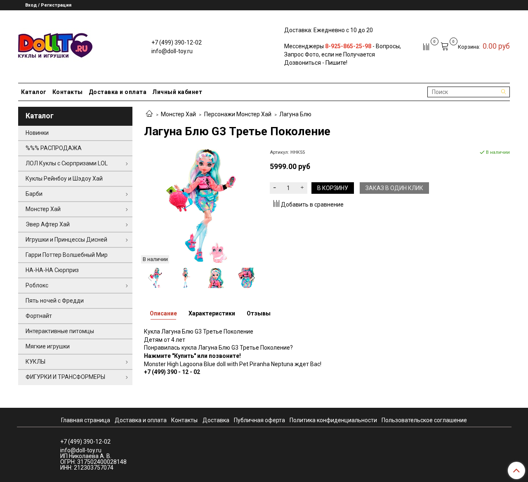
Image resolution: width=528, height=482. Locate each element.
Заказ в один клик (394, 188)
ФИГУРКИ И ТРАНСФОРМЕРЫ (65, 377)
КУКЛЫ (35, 361)
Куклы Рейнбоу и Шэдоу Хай (64, 178)
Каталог (34, 92)
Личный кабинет (177, 92)
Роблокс (37, 285)
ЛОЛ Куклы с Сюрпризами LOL (67, 163)
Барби (34, 193)
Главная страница (85, 420)
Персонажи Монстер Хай (237, 114)
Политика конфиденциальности (333, 420)
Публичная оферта (259, 420)
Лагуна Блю (295, 114)
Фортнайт (39, 316)
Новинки (37, 132)
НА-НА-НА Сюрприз (52, 270)
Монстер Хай (178, 114)
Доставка (216, 420)
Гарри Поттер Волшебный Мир (67, 255)
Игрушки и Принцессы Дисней (66, 239)
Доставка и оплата (118, 92)
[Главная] (149, 114)
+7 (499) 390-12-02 (176, 42)
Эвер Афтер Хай (48, 224)
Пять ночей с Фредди (55, 300)
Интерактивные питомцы (60, 331)
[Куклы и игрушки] (55, 44)
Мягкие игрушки (48, 346)
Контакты (67, 92)
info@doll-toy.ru (172, 51)
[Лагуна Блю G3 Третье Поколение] (201, 205)
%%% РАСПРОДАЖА (54, 148)
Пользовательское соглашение (424, 420)
